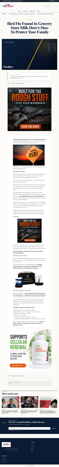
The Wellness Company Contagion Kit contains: (23, 307)
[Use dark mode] (56, 1)
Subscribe (53, 428)
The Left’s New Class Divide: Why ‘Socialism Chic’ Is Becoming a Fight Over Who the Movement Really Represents (48, 411)
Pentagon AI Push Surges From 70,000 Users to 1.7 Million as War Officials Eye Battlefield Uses (10, 411)
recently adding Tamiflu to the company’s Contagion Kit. (31, 196)
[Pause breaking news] (56, 14)
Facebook (13, 83)
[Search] (56, 6)
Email (17, 83)
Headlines (4, 409)
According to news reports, (19, 171)
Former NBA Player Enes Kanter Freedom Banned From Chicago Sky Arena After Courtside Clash (29, 411)
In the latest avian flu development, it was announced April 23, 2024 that (29, 139)
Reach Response (31, 465)
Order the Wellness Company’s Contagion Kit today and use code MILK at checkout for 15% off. (28, 323)
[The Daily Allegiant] (8, 6)
